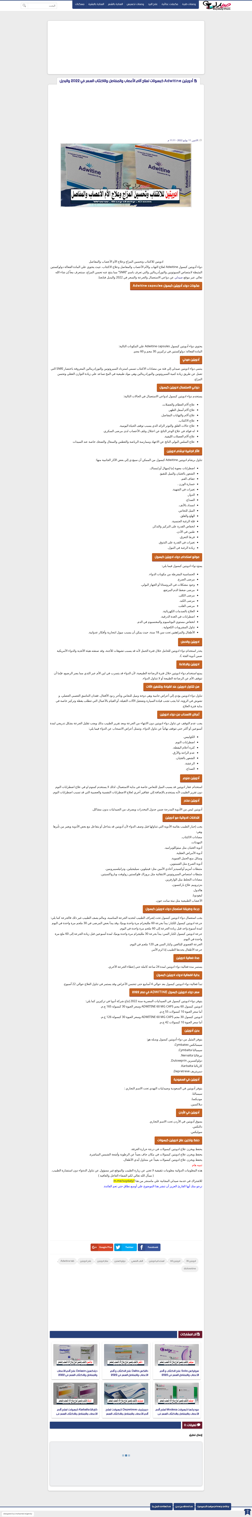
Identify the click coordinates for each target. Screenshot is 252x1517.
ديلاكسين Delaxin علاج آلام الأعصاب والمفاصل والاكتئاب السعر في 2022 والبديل (77, 1375)
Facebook (153, 1247)
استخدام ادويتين (156, 1261)
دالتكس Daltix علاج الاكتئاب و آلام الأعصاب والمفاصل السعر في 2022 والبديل (129, 1375)
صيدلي (179, 277)
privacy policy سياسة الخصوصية (213, 1507)
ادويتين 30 (191, 1261)
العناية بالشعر (115, 4)
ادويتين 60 (175, 1261)
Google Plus (105, 1247)
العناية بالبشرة (96, 4)
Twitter (129, 1247)
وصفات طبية (189, 4)
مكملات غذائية (170, 4)
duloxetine (190, 1269)
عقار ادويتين (102, 1261)
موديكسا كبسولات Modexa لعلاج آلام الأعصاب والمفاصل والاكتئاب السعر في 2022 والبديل (177, 1413)
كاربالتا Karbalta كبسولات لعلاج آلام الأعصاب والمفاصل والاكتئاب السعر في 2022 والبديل (76, 1413)
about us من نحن (184, 1507)
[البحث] (24, 6)
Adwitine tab (67, 1261)
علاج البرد (153, 4)
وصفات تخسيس (135, 4)
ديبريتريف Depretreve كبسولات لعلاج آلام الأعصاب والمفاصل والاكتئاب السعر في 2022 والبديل (127, 1413)
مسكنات (79, 4)
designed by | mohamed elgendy (17, 1513)
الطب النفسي (137, 1261)
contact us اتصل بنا (161, 1507)
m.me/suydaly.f (124, 1181)
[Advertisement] (126, 47)
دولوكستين (119, 1261)
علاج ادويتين (85, 1261)
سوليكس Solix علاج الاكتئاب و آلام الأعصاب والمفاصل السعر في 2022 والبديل (179, 1375)
